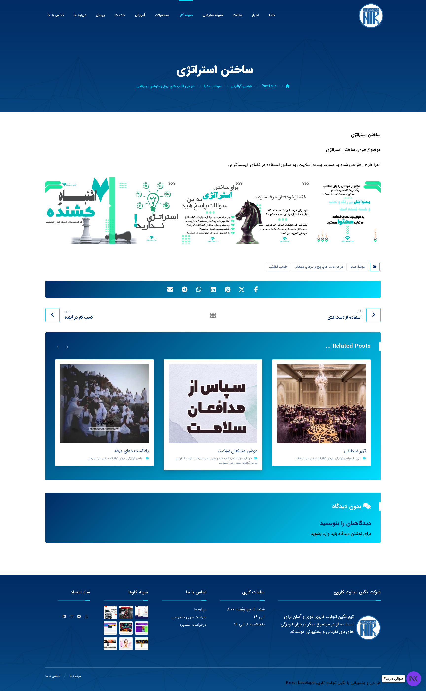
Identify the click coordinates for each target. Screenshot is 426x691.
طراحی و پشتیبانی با (363, 683)
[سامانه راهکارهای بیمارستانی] (110, 628)
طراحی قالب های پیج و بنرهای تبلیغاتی (318, 266)
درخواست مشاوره (193, 625)
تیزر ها (356, 458)
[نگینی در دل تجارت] (371, 15)
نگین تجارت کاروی (331, 683)
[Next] (58, 346)
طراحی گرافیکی (278, 266)
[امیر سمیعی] (141, 628)
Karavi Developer (301, 683)
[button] (256, 289)
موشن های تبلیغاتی (306, 458)
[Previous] (67, 346)
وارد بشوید (320, 533)
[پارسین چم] (141, 643)
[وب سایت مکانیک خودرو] (126, 612)
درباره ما (200, 609)
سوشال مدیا (358, 266)
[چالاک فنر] (110, 643)
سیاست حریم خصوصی (188, 617)
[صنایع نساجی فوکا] (126, 628)
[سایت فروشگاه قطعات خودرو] (110, 612)
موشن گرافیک (326, 458)
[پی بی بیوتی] (126, 643)
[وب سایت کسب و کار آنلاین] (141, 612)
